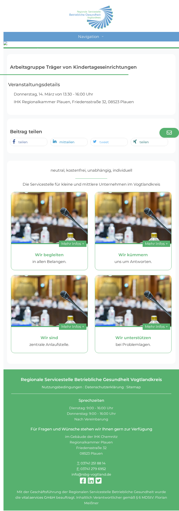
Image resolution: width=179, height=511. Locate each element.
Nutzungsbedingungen (62, 387)
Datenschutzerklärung (104, 387)
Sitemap (133, 387)
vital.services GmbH (38, 497)
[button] (28, 142)
